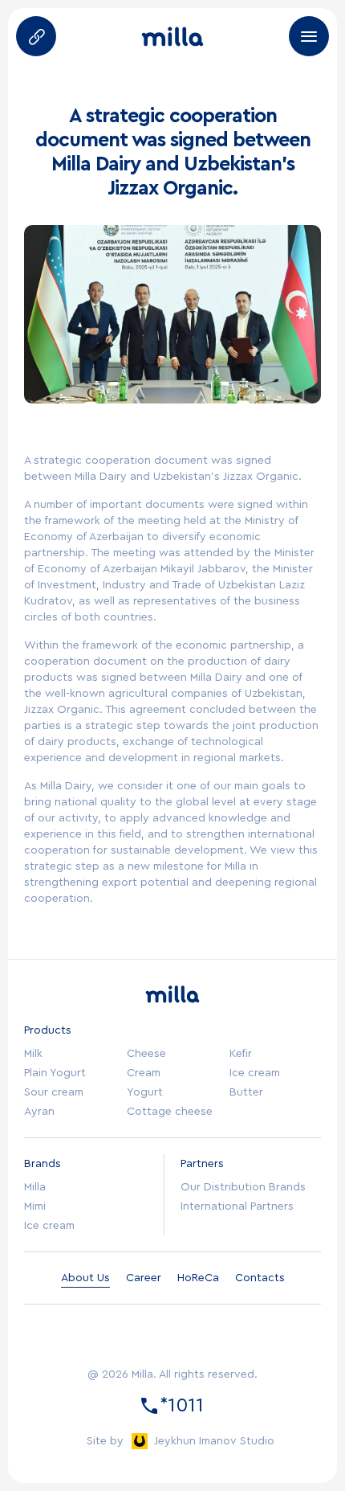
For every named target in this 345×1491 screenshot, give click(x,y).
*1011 (182, 1405)
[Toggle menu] (309, 36)
